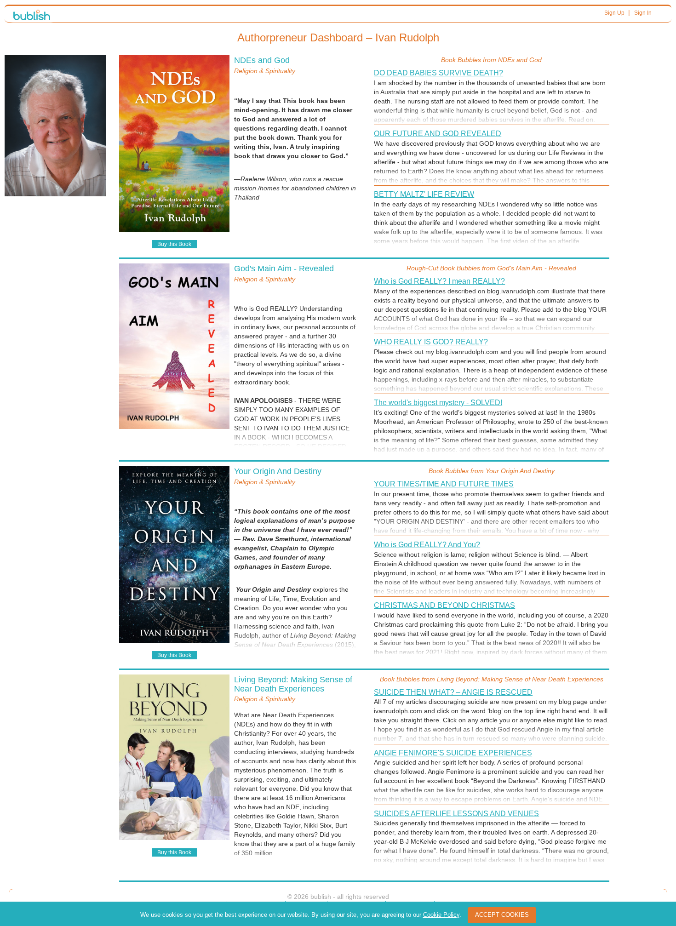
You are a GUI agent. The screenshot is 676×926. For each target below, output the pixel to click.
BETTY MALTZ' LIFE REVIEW (424, 194)
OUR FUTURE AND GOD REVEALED (437, 133)
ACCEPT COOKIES (502, 914)
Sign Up (614, 13)
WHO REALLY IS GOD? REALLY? (431, 342)
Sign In (643, 13)
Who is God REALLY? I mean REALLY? (439, 281)
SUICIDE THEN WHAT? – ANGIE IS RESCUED (453, 692)
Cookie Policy (441, 914)
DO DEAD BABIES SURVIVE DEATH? (438, 73)
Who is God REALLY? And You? (427, 545)
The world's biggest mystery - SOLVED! (438, 402)
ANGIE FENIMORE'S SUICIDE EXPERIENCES (453, 753)
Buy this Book (174, 244)
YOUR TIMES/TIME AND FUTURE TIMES (444, 484)
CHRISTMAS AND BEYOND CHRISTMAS (444, 605)
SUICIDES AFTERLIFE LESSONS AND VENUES (456, 813)
